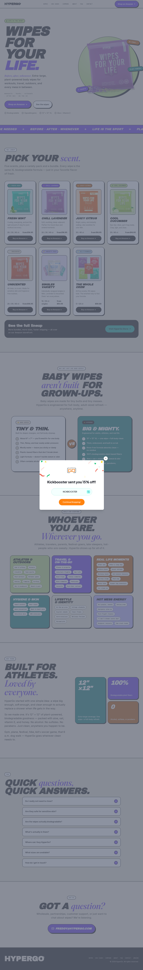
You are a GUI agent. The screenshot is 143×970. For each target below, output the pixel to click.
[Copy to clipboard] (88, 491)
